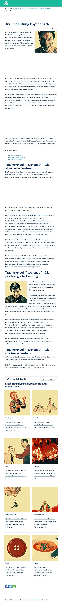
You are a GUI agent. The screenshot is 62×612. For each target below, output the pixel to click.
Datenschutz (30, 599)
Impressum (23, 599)
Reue (28, 43)
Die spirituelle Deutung (15, 159)
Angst (23, 141)
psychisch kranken (41, 215)
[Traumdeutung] (6, 3)
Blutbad (21, 261)
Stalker (28, 218)
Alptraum (39, 141)
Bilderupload (37, 599)
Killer (43, 94)
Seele (40, 341)
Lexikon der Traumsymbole (30, 8)
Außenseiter (30, 258)
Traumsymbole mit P (45, 8)
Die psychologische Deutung (16, 157)
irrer (39, 94)
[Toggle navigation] (56, 3)
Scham (7, 46)
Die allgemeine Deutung (15, 155)
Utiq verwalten (44, 599)
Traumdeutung (16, 8)
